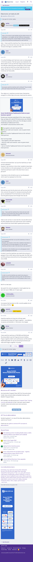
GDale (2, 479)
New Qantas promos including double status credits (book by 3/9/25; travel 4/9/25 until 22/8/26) (17, 434)
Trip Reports (6, 443)
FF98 (2, 474)
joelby (20, 479)
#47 (31, 234)
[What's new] (27, 1)
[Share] (29, 30)
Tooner (8, 476)
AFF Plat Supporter (25, 25)
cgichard (19, 481)
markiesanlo (4, 481)
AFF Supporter (18, 311)
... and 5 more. (4, 482)
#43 (31, 81)
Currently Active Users (8, 467)
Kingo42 (14, 478)
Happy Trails (17, 471)
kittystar (28, 473)
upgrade (10, 402)
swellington (22, 474)
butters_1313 (28, 478)
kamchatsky (3, 470)
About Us (3, 548)
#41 (31, 30)
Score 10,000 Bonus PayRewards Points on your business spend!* (15, 114)
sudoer (20, 476)
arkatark (17, 474)
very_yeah (20, 473)
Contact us (9, 548)
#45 (31, 187)
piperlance (28, 476)
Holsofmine (5, 16)
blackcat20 (24, 470)
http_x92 (12, 471)
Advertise (14, 550)
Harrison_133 (4, 471)
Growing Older (18, 470)
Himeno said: (5, 273)
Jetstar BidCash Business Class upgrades (14, 459)
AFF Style (4, 546)
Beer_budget (14, 481)
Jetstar (5, 462)
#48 (31, 269)
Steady (5, 474)
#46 (31, 206)
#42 (31, 57)
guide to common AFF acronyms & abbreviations (14, 424)
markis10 (10, 479)
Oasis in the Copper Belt (9, 440)
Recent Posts (5, 430)
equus (23, 481)
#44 (31, 160)
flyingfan (3, 478)
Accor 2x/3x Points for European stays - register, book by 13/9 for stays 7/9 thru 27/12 (16, 453)
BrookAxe (22, 478)
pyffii (24, 473)
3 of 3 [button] (21, 346)
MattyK (2, 476)
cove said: (4, 33)
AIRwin (24, 476)
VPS (8, 471)
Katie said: (4, 85)
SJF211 (16, 479)
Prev (16, 346)
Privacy (24, 548)
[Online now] (4, 203)
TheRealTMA (4, 473)
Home (9, 550)
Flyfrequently (10, 473)
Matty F (8, 481)
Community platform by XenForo (13, 553)
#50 (31, 315)
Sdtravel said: (5, 237)
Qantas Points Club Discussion (11, 446)
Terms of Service (17, 548)
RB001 (5, 479)
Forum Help (4, 550)
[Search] (31, 1)
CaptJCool (11, 470)
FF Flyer (16, 473)
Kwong (18, 478)
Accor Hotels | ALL (7, 457)
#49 (31, 300)
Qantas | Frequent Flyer (8, 438)
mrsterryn (27, 474)
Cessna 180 (23, 471)
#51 (31, 332)
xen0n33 (7, 478)
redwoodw (24, 479)
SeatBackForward (14, 476)
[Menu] (2, 2)
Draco (13, 479)
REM (11, 478)
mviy (8, 470)
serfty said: (4, 209)
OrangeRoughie (11, 474)
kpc (5, 476)
